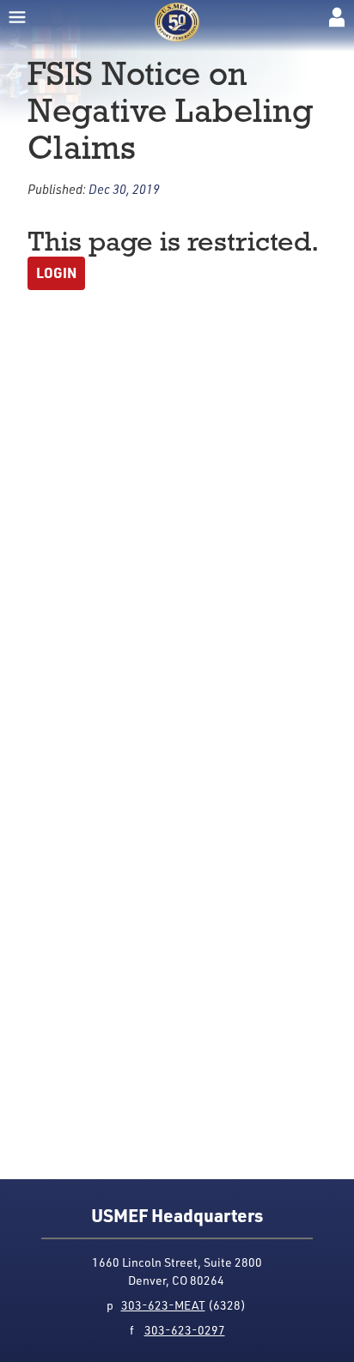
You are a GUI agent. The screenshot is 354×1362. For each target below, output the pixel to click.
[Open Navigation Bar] (17, 17)
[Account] (337, 17)
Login (56, 272)
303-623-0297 (184, 1330)
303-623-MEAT (163, 1305)
